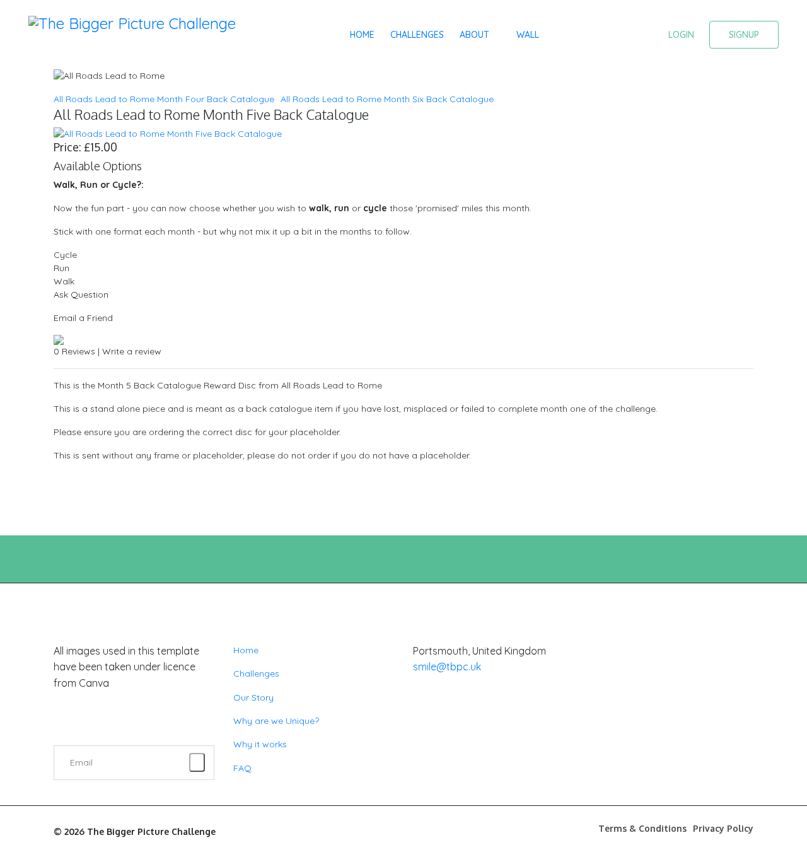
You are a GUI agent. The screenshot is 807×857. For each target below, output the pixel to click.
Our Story (253, 697)
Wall (527, 34)
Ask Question (81, 294)
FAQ (242, 768)
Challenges (417, 34)
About (474, 34)
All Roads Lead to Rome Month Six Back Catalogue (387, 99)
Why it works (260, 744)
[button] (681, 34)
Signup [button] (744, 34)
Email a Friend (83, 318)
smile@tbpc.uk (447, 666)
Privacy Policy (723, 828)
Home (362, 34)
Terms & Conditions (642, 828)
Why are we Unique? (276, 720)
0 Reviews (74, 351)
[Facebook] (419, 728)
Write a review (131, 351)
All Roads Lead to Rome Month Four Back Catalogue (164, 99)
